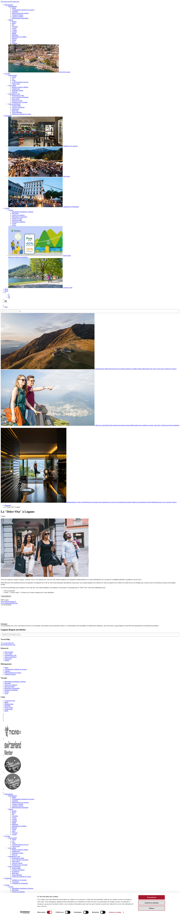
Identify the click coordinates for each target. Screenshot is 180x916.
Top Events (15, 881)
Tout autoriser (151, 897)
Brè (13, 25)
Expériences (15, 109)
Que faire (7, 73)
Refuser (151, 908)
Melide (14, 33)
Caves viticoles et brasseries (20, 97)
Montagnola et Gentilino (19, 37)
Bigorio (14, 21)
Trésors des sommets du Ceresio (21, 114)
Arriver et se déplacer (18, 215)
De (9, 297)
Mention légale (8, 704)
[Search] (20, 311)
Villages (10, 20)
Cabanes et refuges (17, 15)
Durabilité (7, 705)
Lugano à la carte (17, 218)
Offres (6, 291)
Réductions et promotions (19, 217)
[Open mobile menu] (5, 302)
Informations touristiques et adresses (22, 212)
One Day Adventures (18, 107)
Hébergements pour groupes (20, 13)
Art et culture (12, 85)
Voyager (6, 208)
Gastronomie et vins (14, 94)
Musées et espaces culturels (20, 87)
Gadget (14, 223)
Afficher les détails (115, 912)
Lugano (14, 834)
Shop (6, 307)
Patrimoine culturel (17, 90)
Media (6, 702)
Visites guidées (16, 105)
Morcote (14, 38)
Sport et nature (12, 75)
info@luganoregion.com (8, 644)
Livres (14, 225)
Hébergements (8, 5)
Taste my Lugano (17, 100)
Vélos (13, 80)
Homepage (7, 505)
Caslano (14, 30)
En (9, 296)
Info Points (15, 213)
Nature (14, 77)
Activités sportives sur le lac (20, 82)
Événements (8, 116)
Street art (14, 92)
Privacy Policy (8, 707)
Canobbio (15, 26)
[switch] (67, 912)
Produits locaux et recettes (19, 102)
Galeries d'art (16, 89)
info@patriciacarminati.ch (8, 601)
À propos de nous (9, 700)
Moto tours (15, 110)
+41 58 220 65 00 (8, 643)
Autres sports (16, 83)
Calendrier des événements (20, 883)
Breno (14, 23)
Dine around (15, 99)
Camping (7, 671)
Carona (14, 28)
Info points (7, 683)
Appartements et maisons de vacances (23, 10)
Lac (13, 78)
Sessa (13, 42)
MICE (6, 289)
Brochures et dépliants (18, 222)
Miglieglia (15, 35)
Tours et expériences (14, 104)
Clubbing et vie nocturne (19, 880)
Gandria (14, 31)
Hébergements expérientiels (20, 18)
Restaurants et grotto (18, 95)
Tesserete (14, 43)
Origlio (14, 40)
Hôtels (14, 8)
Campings (15, 11)
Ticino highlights (17, 112)
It (8, 294)
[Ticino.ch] (12, 739)
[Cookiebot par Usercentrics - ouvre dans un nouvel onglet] (25, 912)
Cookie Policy (8, 709)
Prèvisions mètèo (17, 220)
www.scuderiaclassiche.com (9, 603)
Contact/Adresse (6, 596)
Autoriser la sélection (152, 903)
